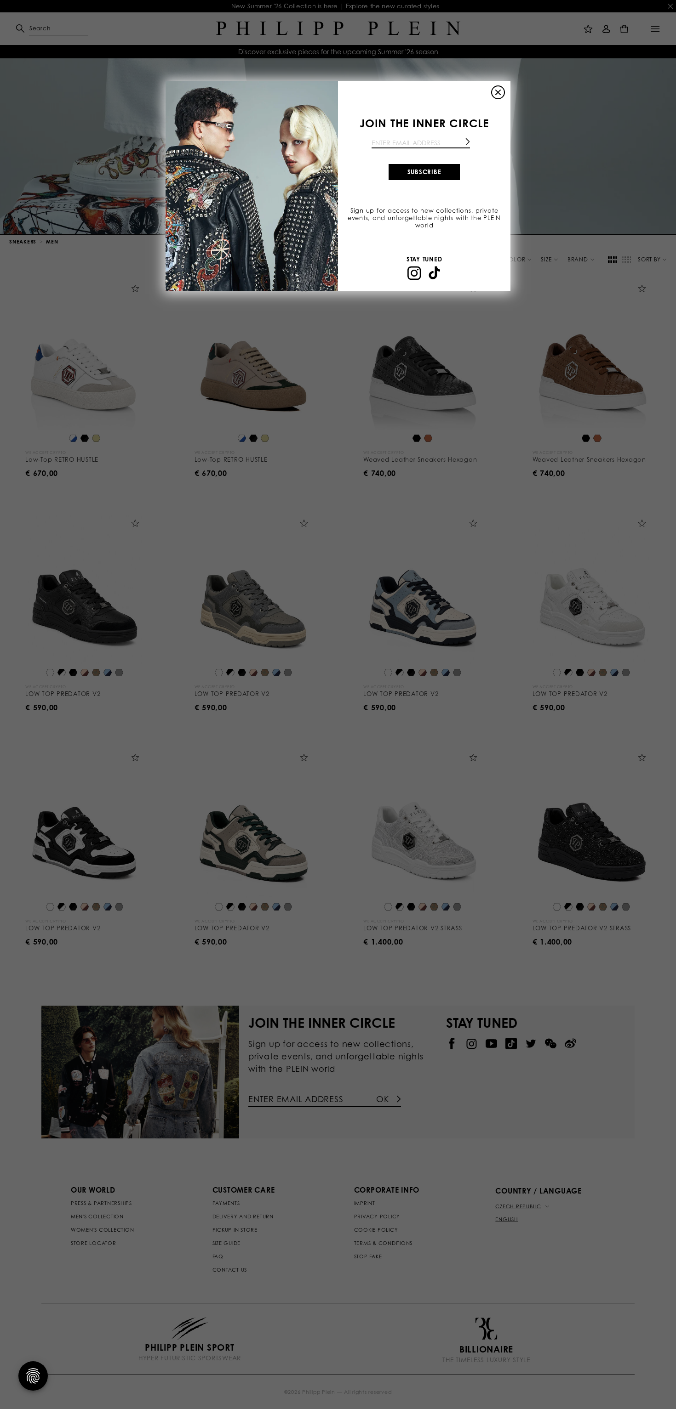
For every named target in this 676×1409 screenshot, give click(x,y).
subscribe (424, 171)
